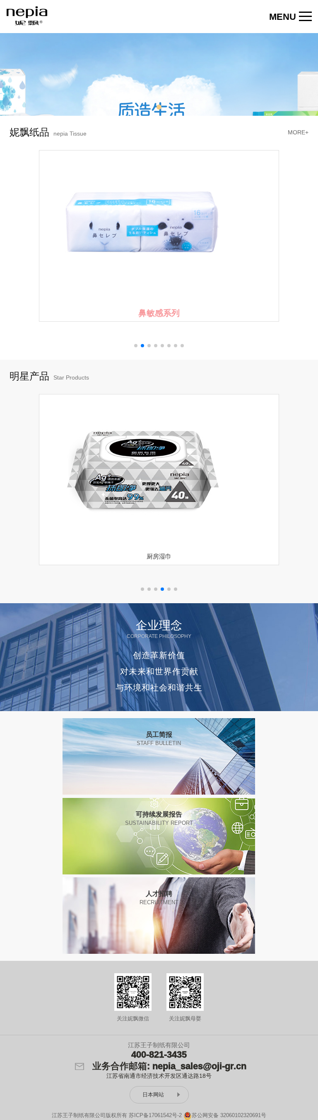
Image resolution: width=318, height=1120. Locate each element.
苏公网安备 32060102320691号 (229, 1115)
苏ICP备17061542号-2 (155, 1115)
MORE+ (298, 132)
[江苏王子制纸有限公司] (27, 15)
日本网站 (153, 1094)
